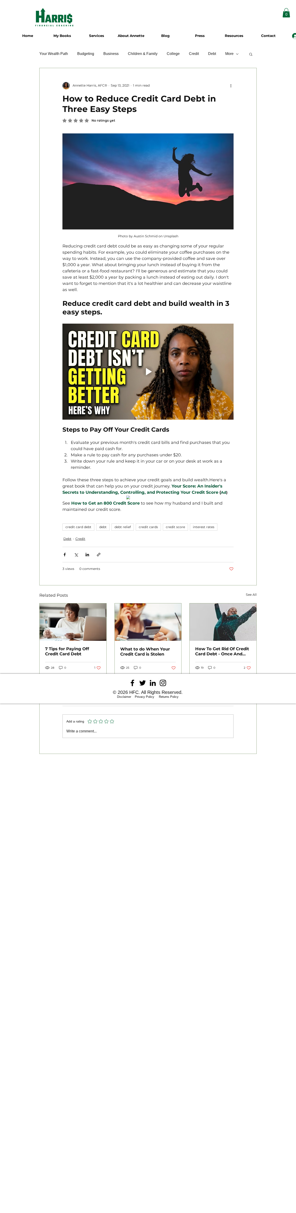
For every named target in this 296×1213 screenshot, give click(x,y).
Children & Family (142, 54)
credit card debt (78, 527)
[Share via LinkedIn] (87, 554)
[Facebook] (132, 683)
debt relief (122, 527)
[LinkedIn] (152, 683)
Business (111, 54)
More (229, 54)
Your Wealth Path (53, 54)
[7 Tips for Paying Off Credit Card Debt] (73, 622)
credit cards (148, 527)
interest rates (203, 527)
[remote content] (148, 498)
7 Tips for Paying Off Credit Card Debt (67, 651)
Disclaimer (125, 696)
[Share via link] (98, 554)
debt (103, 527)
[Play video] (148, 372)
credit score (175, 527)
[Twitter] (142, 683)
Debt (212, 54)
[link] (286, 13)
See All (251, 595)
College (173, 54)
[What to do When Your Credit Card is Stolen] (148, 622)
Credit (194, 54)
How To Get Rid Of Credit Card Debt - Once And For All (222, 651)
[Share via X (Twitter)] (76, 554)
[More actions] (231, 85)
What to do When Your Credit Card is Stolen (145, 652)
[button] (251, 54)
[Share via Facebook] (64, 554)
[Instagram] (163, 683)
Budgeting (85, 54)
